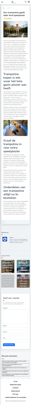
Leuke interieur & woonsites (15, 397)
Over (15, 381)
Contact (16, 388)
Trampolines (13, 97)
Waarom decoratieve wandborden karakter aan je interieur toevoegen (14, 361)
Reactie (5, 308)
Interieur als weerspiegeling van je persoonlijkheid (12, 365)
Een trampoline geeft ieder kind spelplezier (14, 14)
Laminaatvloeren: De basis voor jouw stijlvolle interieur (15, 371)
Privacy (15, 394)
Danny (11, 237)
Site (4, 338)
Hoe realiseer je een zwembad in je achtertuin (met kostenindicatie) (15, 375)
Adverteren (15, 391)
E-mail (5, 332)
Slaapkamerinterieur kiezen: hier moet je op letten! (14, 368)
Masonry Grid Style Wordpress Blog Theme (15, 401)
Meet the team (15, 385)
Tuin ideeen (7, 18)
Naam (5, 326)
